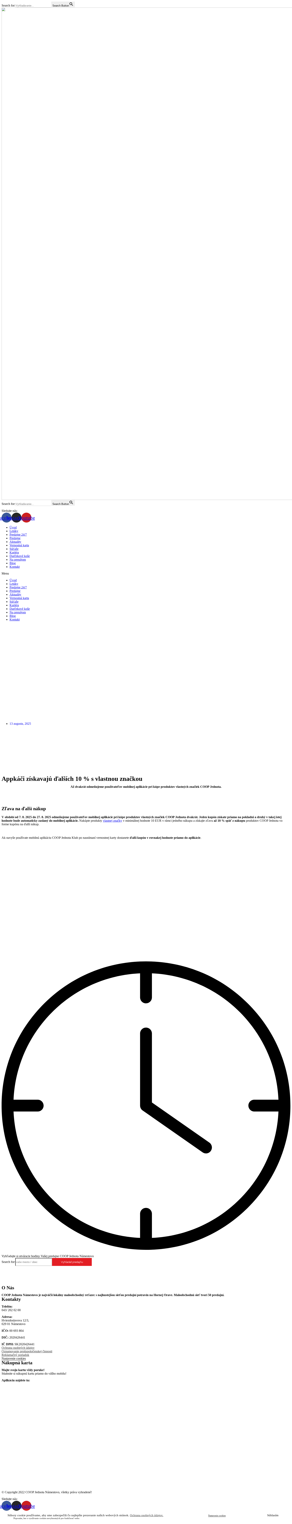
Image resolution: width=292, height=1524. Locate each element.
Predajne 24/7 (18, 534)
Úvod (13, 527)
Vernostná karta (19, 545)
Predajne (15, 538)
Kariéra (14, 552)
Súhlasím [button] (272, 1515)
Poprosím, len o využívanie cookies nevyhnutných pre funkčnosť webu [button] (46, 1518)
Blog (13, 563)
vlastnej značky (112, 820)
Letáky (14, 531)
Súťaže (14, 549)
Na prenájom (18, 559)
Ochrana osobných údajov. (146, 1515)
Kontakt (15, 566)
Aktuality (15, 541)
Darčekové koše (20, 556)
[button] (146, 573)
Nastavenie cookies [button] (14, 1358)
